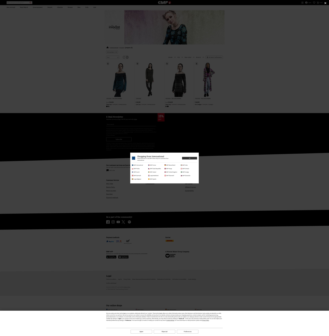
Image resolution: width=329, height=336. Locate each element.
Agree (141, 331)
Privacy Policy (205, 320)
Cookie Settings (170, 320)
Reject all (164, 331)
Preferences (188, 331)
